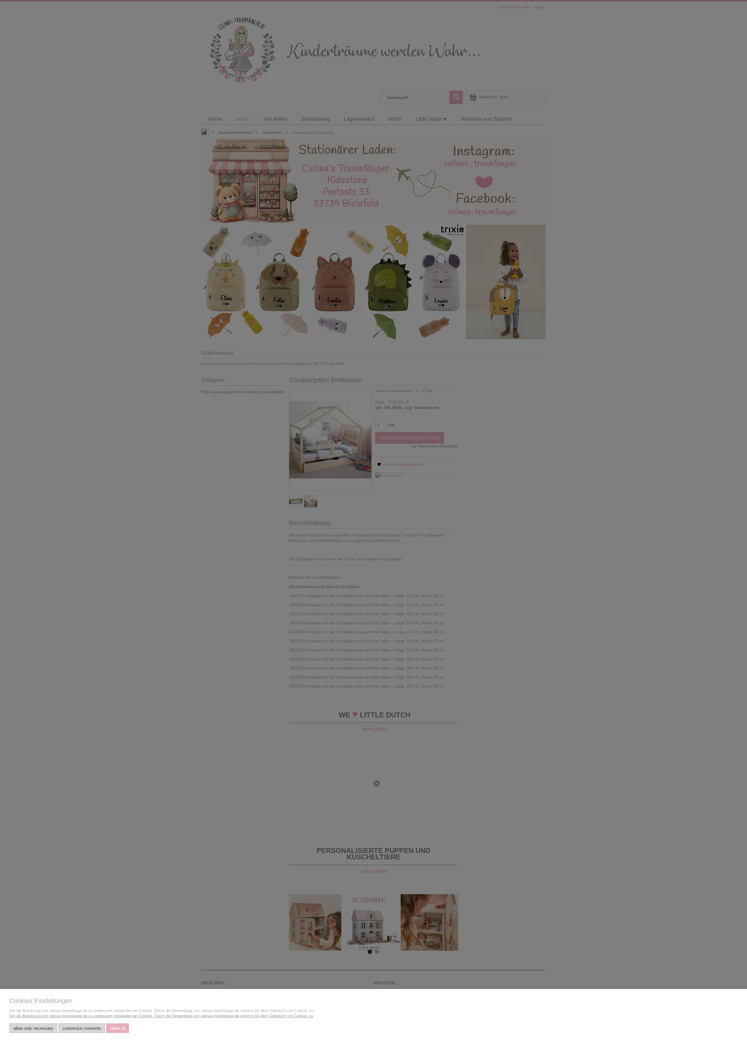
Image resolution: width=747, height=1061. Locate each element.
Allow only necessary (33, 1028)
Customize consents (81, 1028)
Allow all (117, 1028)
